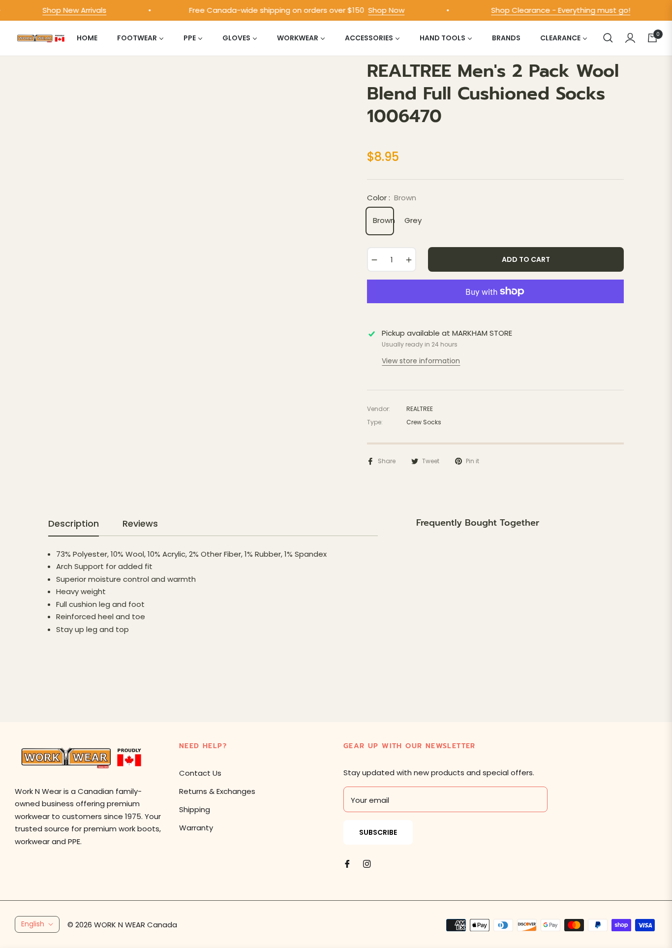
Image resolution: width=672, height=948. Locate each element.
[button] (608, 38)
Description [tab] (73, 524)
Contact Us (200, 773)
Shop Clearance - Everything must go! (552, 10)
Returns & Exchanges (217, 791)
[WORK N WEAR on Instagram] (367, 863)
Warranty (196, 827)
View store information (421, 361)
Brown (382, 220)
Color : (391, 197)
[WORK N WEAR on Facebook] (347, 863)
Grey (413, 220)
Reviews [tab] (140, 524)
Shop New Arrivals (66, 10)
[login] (630, 38)
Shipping (194, 809)
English (32, 924)
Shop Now (378, 10)
